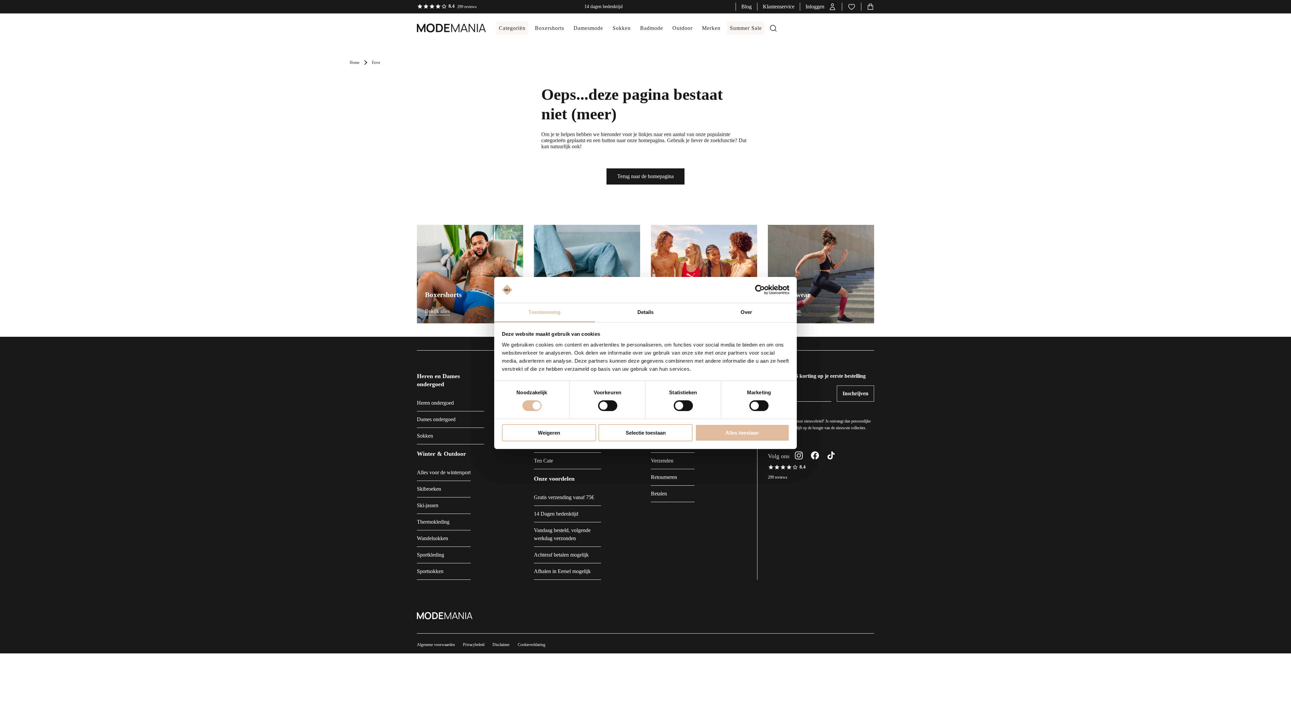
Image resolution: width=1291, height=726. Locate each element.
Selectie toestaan (646, 433)
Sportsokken (430, 571)
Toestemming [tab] (544, 312)
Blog (746, 6)
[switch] (607, 405)
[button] (821, 7)
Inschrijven (855, 393)
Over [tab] (746, 312)
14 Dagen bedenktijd (556, 514)
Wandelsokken (432, 538)
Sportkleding (430, 555)
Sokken (425, 436)
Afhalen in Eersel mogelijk (562, 571)
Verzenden (662, 460)
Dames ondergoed (436, 419)
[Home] (444, 28)
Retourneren (664, 477)
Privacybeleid (473, 644)
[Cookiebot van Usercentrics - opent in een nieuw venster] (760, 290)
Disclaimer (501, 644)
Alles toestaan (742, 433)
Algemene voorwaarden (436, 644)
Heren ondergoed (435, 403)
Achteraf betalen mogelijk (561, 555)
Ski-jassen (427, 505)
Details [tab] (645, 312)
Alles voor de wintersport (444, 472)
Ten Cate (543, 460)
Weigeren (549, 433)
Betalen (659, 493)
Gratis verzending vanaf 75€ (564, 497)
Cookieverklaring (531, 644)
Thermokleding (433, 522)
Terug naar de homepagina (645, 176)
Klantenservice (778, 6)
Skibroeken (429, 489)
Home (354, 62)
